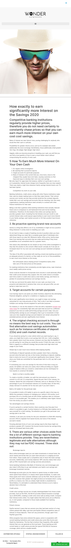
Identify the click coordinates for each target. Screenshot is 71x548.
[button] (35, 23)
